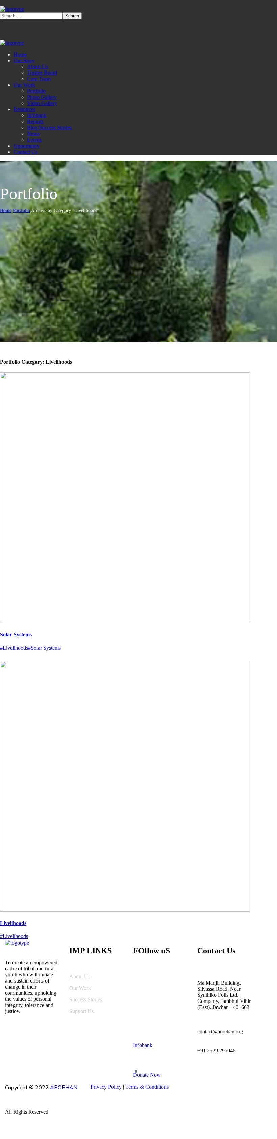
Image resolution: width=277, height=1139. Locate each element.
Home (5, 210)
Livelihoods (13, 923)
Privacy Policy (106, 1087)
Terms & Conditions (147, 1087)
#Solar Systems (44, 648)
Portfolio (21, 210)
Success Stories (85, 1000)
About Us (79, 976)
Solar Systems (16, 634)
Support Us (81, 1011)
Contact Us (216, 950)
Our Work (80, 988)
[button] (160, 1036)
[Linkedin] (141, 976)
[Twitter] (158, 1001)
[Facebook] (158, 976)
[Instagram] (141, 1001)
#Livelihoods (14, 648)
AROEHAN (63, 1087)
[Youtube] (175, 976)
